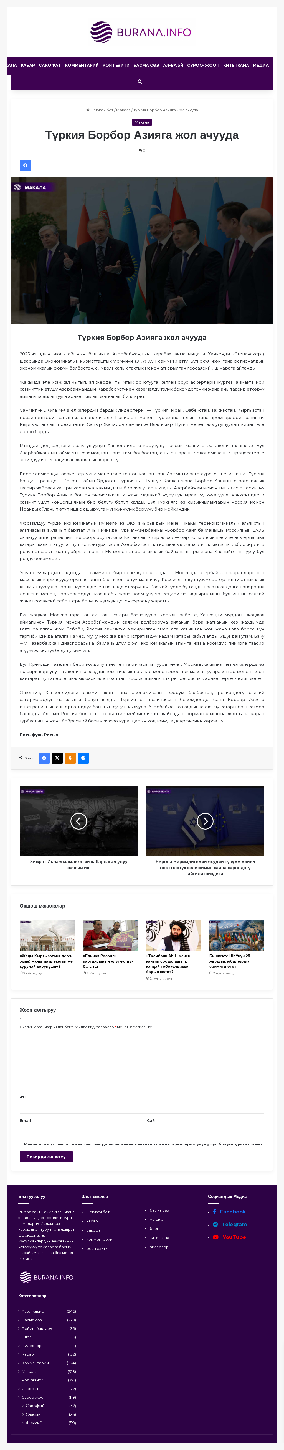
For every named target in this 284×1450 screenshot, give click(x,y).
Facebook (232, 1212)
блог (154, 1228)
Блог (26, 1337)
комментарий (99, 1239)
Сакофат (50, 65)
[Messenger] (83, 758)
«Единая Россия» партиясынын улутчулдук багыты (108, 961)
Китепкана (236, 65)
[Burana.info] (142, 32)
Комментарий (82, 65)
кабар (92, 1221)
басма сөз (159, 1210)
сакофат (95, 1230)
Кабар (28, 65)
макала (156, 1219)
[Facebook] (25, 165)
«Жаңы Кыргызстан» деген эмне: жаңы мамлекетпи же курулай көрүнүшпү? (46, 961)
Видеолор (32, 1345)
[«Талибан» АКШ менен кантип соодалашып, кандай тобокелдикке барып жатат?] (173, 935)
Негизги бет (101, 110)
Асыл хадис (33, 1311)
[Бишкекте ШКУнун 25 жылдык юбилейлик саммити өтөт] (236, 935)
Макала (123, 110)
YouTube (233, 1237)
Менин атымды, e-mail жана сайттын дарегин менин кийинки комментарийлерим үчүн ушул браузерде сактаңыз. (143, 1144)
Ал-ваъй (173, 65)
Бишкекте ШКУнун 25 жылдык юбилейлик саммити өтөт (229, 961)
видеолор (159, 1247)
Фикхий (34, 1423)
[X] (57, 758)
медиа (261, 65)
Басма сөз (146, 65)
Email (25, 1120)
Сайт (152, 1120)
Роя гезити (116, 65)
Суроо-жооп (203, 65)
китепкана (159, 1237)
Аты (23, 1097)
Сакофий (35, 1405)
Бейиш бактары (37, 1328)
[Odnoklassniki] (70, 758)
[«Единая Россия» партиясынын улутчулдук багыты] (110, 935)
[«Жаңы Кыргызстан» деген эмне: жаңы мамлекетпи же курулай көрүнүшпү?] (47, 935)
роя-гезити (97, 1248)
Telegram (233, 1225)
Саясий (33, 1414)
